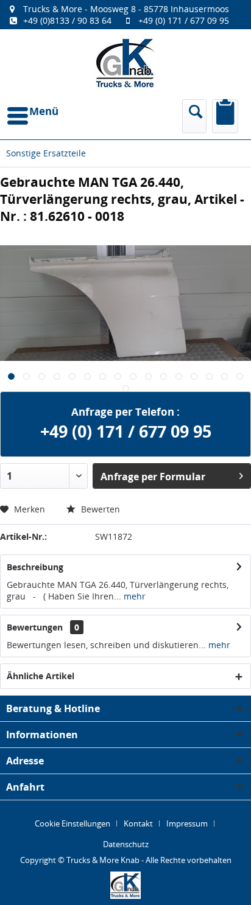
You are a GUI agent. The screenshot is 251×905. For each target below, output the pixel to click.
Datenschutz (126, 844)
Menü (43, 111)
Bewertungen (35, 627)
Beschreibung (35, 567)
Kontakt (138, 823)
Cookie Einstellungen (72, 823)
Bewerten (99, 509)
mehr (133, 596)
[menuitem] (125, 14)
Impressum (187, 823)
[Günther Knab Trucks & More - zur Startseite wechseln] (125, 63)
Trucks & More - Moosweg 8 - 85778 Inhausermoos (126, 9)
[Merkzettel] (225, 116)
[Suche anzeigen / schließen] (194, 116)
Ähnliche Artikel (40, 676)
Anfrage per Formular (153, 476)
